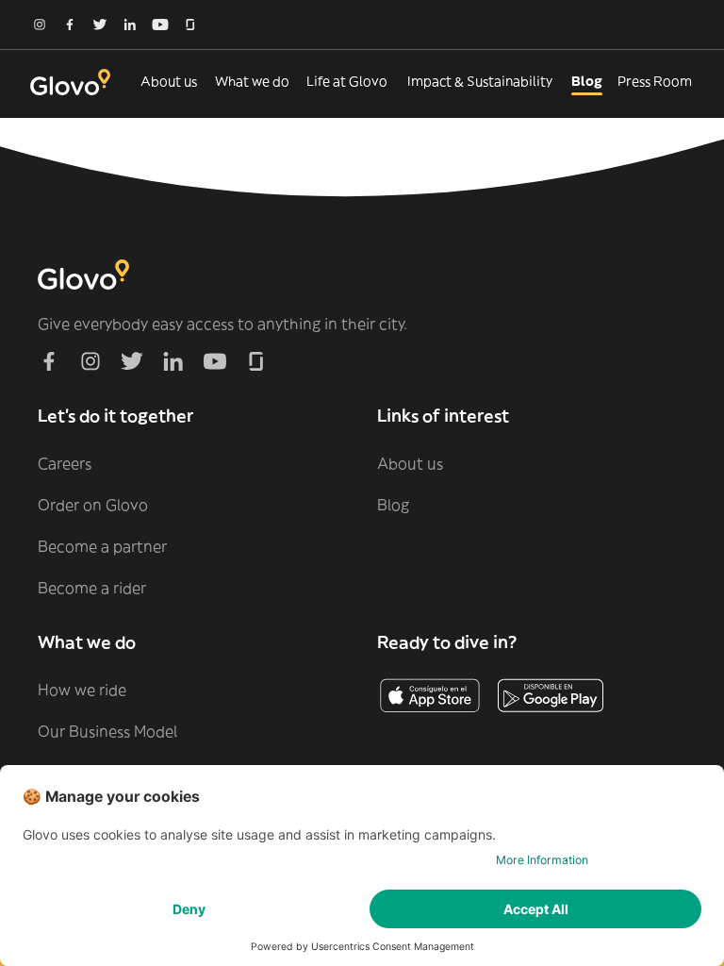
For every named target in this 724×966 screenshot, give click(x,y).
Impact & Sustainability (479, 81)
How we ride (82, 689)
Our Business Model (107, 731)
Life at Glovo (346, 81)
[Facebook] (69, 24)
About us (168, 81)
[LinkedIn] (130, 24)
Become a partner (102, 546)
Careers (64, 463)
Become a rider (92, 587)
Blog (586, 81)
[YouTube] (160, 24)
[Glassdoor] (190, 24)
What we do (252, 81)
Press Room (654, 81)
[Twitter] (99, 24)
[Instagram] (39, 24)
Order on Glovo (93, 504)
